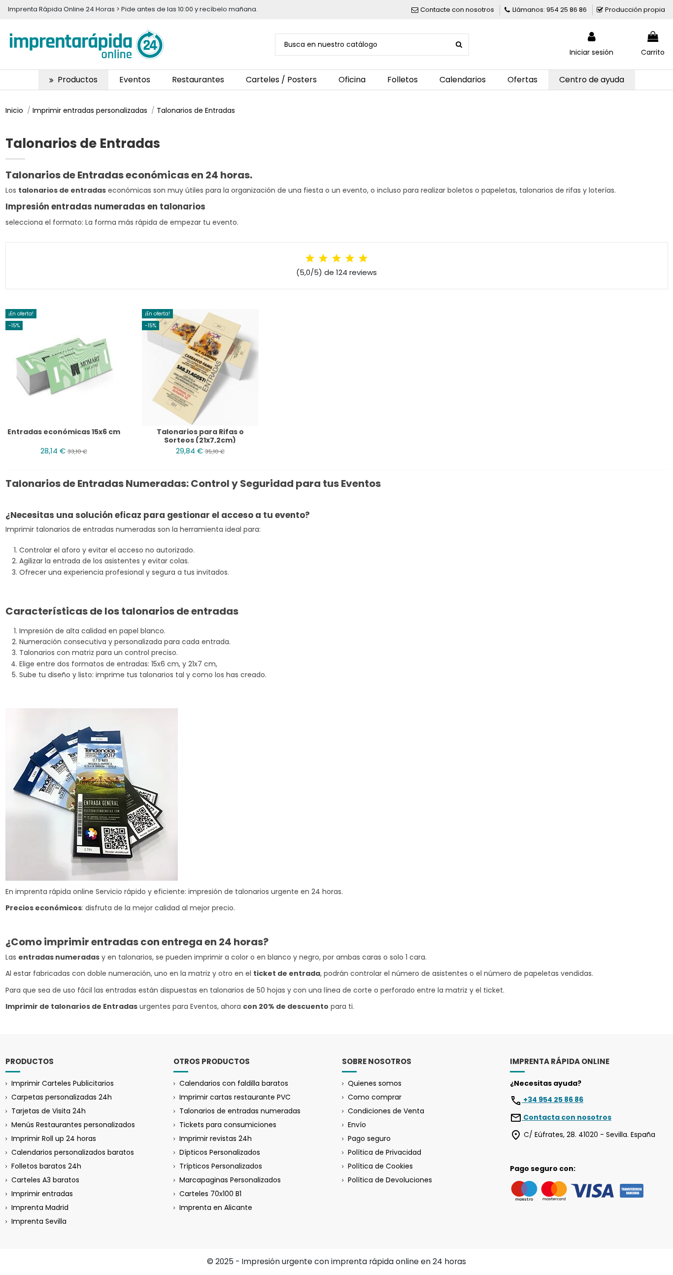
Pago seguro (369, 1138)
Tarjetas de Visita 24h (48, 1111)
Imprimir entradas (42, 1194)
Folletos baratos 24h (46, 1166)
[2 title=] (323, 258)
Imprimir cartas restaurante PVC (235, 1097)
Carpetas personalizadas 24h (61, 1097)
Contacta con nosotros (566, 1117)
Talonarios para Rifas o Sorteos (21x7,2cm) (200, 436)
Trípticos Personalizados (220, 1166)
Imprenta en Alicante (215, 1207)
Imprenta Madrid (39, 1207)
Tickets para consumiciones (227, 1125)
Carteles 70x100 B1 (210, 1194)
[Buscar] (459, 45)
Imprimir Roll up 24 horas (53, 1138)
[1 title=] (309, 258)
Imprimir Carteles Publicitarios (62, 1083)
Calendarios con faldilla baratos (233, 1083)
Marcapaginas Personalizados (230, 1180)
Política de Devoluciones (390, 1180)
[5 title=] (363, 258)
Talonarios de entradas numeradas (240, 1111)
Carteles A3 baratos (45, 1180)
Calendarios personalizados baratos (72, 1152)
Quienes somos (375, 1083)
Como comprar (375, 1097)
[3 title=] (336, 258)
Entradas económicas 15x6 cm (63, 432)
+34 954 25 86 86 (552, 1099)
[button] (73, 80)
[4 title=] (349, 258)
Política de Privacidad (384, 1152)
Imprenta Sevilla (39, 1221)
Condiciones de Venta (386, 1111)
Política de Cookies (380, 1166)
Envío (357, 1125)
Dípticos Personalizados (219, 1152)
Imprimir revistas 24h (215, 1138)
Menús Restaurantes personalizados (73, 1125)
